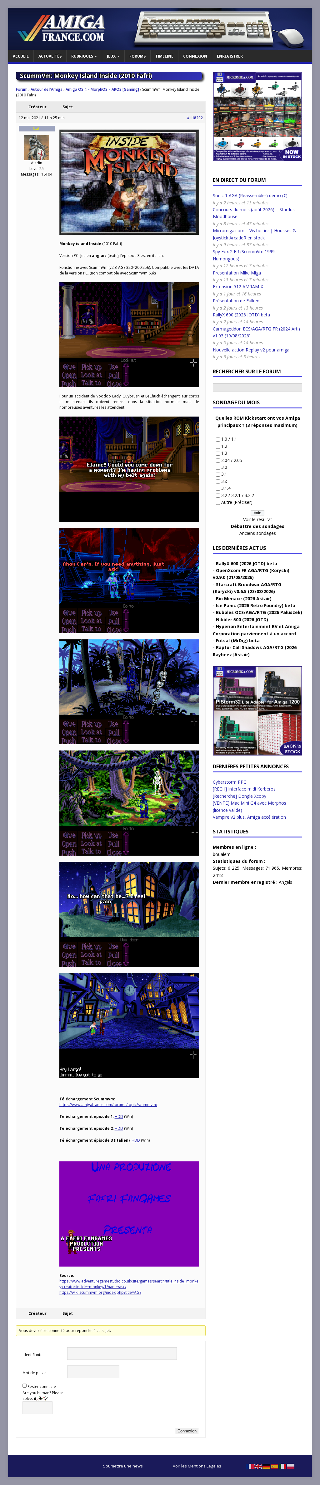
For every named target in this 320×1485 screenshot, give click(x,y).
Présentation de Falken (236, 301)
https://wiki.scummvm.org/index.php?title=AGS (100, 1292)
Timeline (164, 56)
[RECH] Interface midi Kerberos (244, 789)
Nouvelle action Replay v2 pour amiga (251, 350)
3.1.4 (226, 488)
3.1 (224, 474)
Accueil (21, 56)
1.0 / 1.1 (229, 439)
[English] (258, 1466)
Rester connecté (42, 1386)
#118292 (195, 117)
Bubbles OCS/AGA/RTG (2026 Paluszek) (259, 612)
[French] (250, 1466)
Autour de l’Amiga (46, 89)
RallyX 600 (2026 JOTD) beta (241, 315)
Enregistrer (230, 56)
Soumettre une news (123, 1466)
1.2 (224, 446)
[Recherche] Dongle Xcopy (239, 796)
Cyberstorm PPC (229, 782)
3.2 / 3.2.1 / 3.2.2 (237, 495)
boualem (222, 854)
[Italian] (283, 1466)
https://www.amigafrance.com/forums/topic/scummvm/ (108, 1104)
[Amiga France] (160, 46)
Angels (285, 882)
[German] (266, 1466)
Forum (22, 89)
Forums (137, 56)
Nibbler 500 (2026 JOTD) (242, 619)
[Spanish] (275, 1466)
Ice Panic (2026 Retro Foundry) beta (255, 605)
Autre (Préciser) (236, 502)
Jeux (111, 56)
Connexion (195, 56)
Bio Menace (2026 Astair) (244, 599)
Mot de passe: (35, 1372)
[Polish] (291, 1466)
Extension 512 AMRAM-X (238, 286)
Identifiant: (31, 1354)
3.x (224, 481)
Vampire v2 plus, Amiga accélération (249, 817)
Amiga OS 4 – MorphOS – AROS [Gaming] (102, 89)
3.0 (224, 467)
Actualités (50, 56)
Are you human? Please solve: (42, 1395)
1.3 (224, 453)
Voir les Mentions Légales (197, 1466)
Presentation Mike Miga (237, 273)
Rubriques (82, 56)
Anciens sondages (257, 533)
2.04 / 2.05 (231, 460)
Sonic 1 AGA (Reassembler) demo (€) (250, 195)
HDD (119, 1116)
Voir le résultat (257, 519)
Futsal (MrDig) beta (238, 640)
